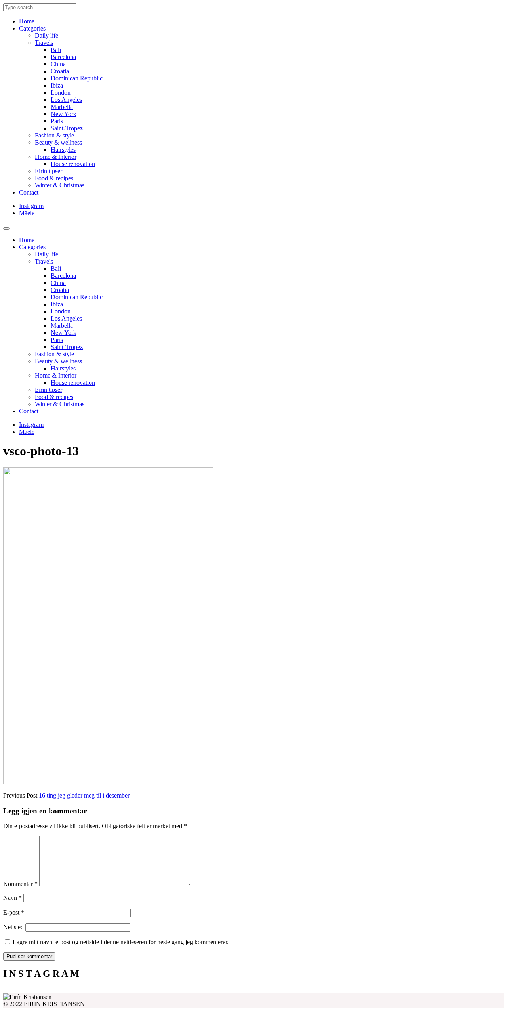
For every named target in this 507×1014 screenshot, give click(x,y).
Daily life (46, 35)
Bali (56, 49)
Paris (57, 121)
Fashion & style (54, 135)
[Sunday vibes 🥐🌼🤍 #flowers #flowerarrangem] (441, 990)
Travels (44, 42)
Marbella (62, 106)
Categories (32, 28)
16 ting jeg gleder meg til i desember (84, 795)
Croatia (60, 71)
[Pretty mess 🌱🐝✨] (65, 990)
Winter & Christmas (59, 185)
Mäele (26, 213)
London (61, 92)
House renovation (73, 163)
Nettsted (13, 927)
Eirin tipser (48, 171)
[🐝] (191, 990)
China (58, 64)
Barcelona (63, 56)
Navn (12, 897)
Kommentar (20, 883)
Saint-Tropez (67, 128)
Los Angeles (66, 99)
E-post (13, 912)
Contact (28, 192)
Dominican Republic (77, 78)
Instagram (31, 205)
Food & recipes (54, 178)
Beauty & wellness (58, 142)
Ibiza (57, 85)
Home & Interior (55, 156)
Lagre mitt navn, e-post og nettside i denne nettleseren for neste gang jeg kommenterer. (121, 942)
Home (26, 21)
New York (63, 114)
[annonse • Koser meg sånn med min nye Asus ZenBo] (316, 990)
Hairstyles (63, 149)
